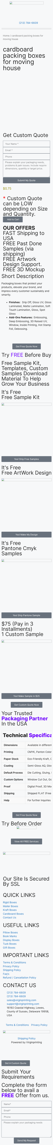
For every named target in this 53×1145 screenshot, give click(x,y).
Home (6, 35)
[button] (26, 29)
